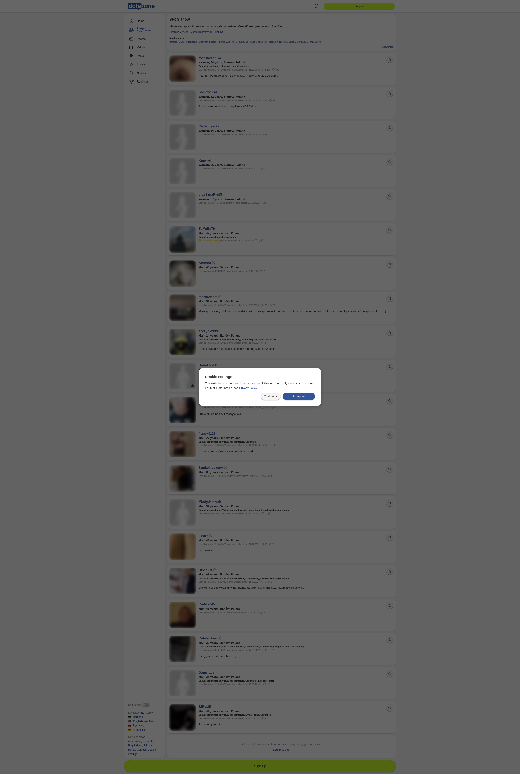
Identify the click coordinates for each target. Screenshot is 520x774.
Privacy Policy (248, 387)
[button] (271, 396)
